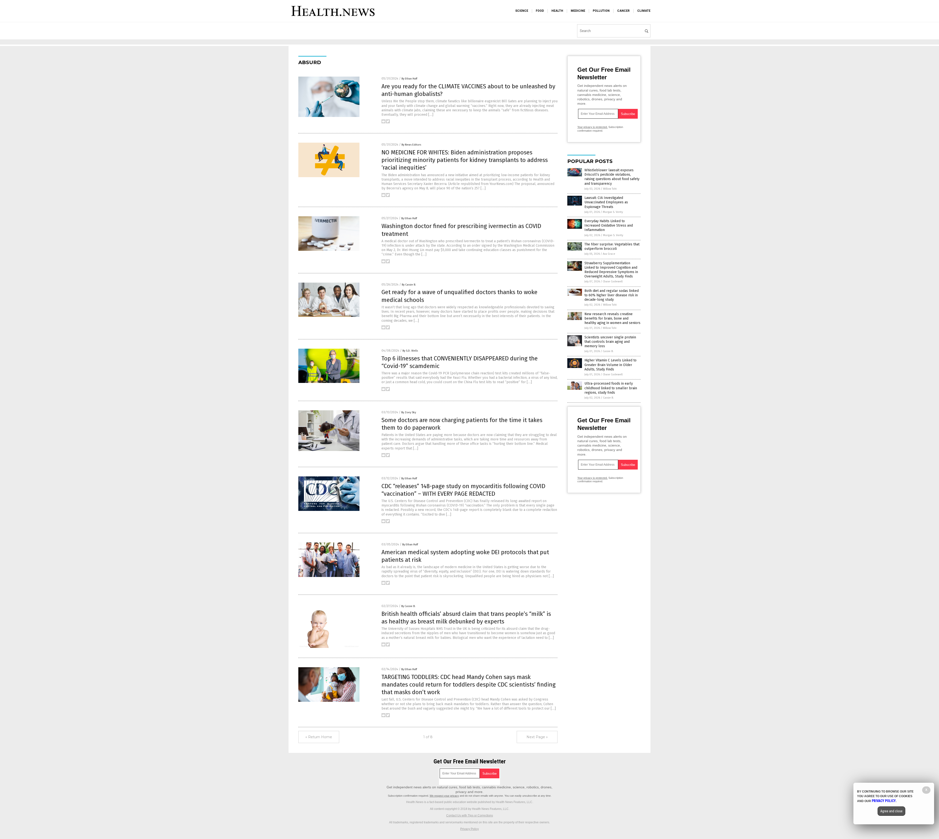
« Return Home (318, 737)
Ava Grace (609, 253)
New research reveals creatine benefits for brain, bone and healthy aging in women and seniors (612, 318)
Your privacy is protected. (592, 127)
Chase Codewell (613, 281)
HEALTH (557, 10)
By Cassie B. (409, 284)
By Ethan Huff (409, 78)
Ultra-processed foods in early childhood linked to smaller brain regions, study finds (610, 387)
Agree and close (891, 811)
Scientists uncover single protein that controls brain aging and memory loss (610, 341)
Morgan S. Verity (613, 212)
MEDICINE (578, 10)
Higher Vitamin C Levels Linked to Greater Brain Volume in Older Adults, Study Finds (610, 364)
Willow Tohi (610, 188)
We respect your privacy (444, 795)
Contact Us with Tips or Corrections (469, 815)
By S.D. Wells (410, 350)
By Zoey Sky (408, 412)
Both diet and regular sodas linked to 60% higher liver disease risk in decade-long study (611, 295)
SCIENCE (521, 10)
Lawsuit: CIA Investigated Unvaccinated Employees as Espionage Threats (606, 202)
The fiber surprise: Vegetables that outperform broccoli (611, 246)
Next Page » (537, 737)
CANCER (623, 10)
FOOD (540, 10)
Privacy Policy (469, 829)
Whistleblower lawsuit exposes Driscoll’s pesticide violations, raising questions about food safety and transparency (611, 177)
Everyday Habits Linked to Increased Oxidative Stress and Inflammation (608, 225)
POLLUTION (601, 10)
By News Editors (411, 144)
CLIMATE (643, 10)
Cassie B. (608, 351)
